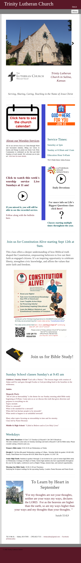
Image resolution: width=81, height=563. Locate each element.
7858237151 (6, 554)
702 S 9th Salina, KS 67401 (11, 551)
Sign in (74, 7)
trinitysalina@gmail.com (52, 537)
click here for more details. (17, 156)
